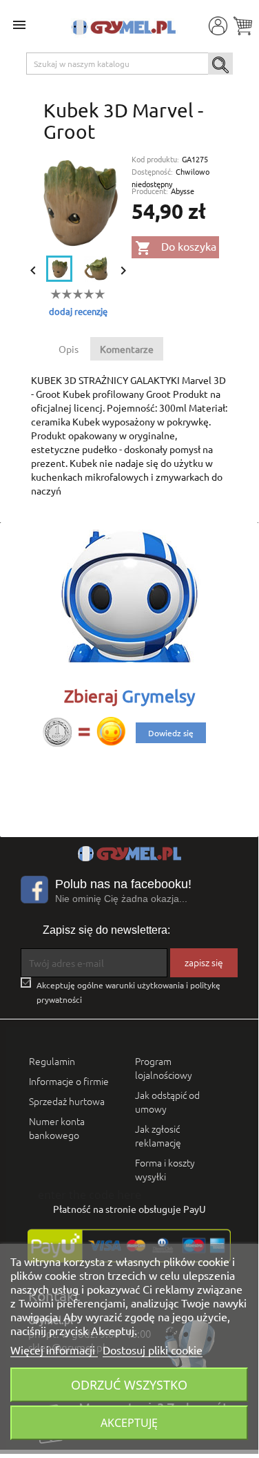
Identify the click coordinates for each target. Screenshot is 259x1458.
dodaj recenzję (78, 311)
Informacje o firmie (69, 1081)
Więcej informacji (54, 1349)
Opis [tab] (69, 349)
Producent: (150, 191)
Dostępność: (152, 172)
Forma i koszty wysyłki (165, 1169)
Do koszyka (175, 247)
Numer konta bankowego (57, 1128)
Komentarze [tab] (127, 349)
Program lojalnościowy (163, 1068)
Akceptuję (129, 1422)
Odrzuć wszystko (129, 1384)
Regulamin (52, 1061)
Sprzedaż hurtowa (67, 1101)
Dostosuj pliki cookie (153, 1349)
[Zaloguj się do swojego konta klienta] (217, 25)
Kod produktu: (155, 159)
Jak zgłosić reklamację (158, 1135)
